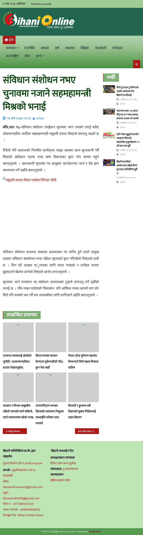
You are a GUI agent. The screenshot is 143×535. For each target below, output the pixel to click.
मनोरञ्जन (117, 48)
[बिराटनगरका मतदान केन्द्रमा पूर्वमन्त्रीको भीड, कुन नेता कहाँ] (51, 337)
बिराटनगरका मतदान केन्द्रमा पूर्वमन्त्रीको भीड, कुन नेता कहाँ (49, 361)
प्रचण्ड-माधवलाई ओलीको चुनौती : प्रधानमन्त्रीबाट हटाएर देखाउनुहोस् (17, 361)
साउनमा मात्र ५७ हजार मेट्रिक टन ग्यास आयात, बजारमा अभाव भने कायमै (127, 114)
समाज (45, 48)
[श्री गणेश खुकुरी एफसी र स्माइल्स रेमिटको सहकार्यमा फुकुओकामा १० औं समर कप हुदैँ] (109, 135)
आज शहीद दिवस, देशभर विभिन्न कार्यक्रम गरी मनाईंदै (88, 431)
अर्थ (57, 48)
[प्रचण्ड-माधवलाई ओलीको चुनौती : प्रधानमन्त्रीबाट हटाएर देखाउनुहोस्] (18, 337)
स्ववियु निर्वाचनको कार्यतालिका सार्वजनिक (17, 431)
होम (11, 40)
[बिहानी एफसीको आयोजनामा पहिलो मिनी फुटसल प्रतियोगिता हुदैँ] (109, 162)
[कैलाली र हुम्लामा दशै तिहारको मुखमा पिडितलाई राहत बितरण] (83, 387)
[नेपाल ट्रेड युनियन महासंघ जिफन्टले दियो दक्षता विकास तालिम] (83, 337)
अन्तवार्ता (100, 48)
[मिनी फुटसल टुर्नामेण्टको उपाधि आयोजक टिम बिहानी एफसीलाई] (109, 89)
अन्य (38, 56)
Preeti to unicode (41, 3)
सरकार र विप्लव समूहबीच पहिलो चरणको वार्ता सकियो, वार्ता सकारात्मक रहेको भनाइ (18, 411)
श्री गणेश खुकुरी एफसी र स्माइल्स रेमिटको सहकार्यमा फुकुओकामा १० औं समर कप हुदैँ (128, 140)
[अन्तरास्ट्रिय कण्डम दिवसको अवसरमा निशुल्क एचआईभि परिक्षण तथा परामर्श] (51, 387)
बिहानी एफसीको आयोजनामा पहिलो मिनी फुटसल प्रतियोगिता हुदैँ (126, 165)
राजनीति (29, 48)
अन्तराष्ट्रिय (12, 56)
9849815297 (95, 531)
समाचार (11, 48)
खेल (27, 56)
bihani (40, 118)
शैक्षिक (84, 48)
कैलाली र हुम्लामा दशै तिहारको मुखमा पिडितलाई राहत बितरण (82, 411)
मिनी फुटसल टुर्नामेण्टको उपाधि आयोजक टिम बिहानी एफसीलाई (127, 91)
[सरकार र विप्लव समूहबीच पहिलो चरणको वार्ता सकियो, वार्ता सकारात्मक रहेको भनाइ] (18, 387)
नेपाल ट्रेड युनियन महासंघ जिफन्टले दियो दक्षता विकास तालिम (83, 361)
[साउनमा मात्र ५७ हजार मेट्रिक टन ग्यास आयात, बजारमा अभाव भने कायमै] (109, 111)
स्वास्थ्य (69, 48)
